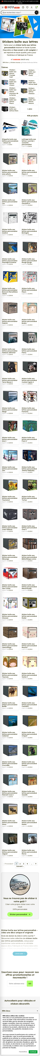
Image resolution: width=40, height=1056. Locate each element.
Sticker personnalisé (18, 914)
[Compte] (31, 7)
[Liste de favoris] (27, 7)
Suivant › (20, 866)
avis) (20, 59)
